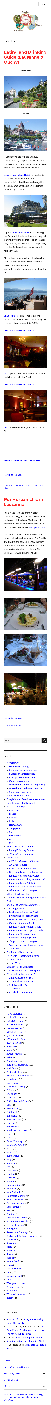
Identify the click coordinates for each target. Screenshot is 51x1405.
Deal (9, 1105)
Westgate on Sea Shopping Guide (26, 945)
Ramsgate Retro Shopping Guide (26, 930)
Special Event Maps (19, 795)
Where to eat (13, 1287)
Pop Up (10, 1214)
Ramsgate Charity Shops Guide (25, 926)
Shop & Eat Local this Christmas (23, 905)
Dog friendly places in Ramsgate (25, 872)
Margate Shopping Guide (22, 923)
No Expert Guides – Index (20, 846)
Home (7, 1360)
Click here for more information (19, 330)
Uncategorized (14, 1276)
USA (11, 843)
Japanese (11, 1163)
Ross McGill (13, 1319)
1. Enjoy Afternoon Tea (21, 977)
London (11, 1174)
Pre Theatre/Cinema (17, 1217)
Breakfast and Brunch (18, 1075)
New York (11, 1188)
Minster (11, 1181)
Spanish (11, 1250)
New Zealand (15, 824)
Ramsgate (12, 1228)
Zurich (10, 1298)
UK (10, 839)
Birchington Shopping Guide (24, 912)
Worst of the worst (16, 1294)
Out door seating (15, 1203)
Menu (43, 4)
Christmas (12, 1097)
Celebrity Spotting (16, 1086)
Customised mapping (18, 766)
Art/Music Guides (18, 865)
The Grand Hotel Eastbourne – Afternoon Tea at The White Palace (26, 1330)
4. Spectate (15, 988)
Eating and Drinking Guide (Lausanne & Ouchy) (25, 57)
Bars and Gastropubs (17, 1064)
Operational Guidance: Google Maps (27, 784)
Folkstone (12, 1126)
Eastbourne (12, 1108)
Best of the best (15, 1072)
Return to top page (13, 475)
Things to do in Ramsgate (20, 966)
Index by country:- (16, 806)
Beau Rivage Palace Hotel (17, 175)
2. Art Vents (15, 963)
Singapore (14, 828)
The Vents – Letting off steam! (23, 956)
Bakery (10, 1057)
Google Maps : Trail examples (22, 803)
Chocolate (12, 1094)
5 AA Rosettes (14, 1043)
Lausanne (12, 725)
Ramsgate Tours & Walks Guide (25, 886)
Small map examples (20, 792)
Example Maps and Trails (22, 777)
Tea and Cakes (14, 1268)
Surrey (10, 1254)
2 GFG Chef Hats (15, 1021)
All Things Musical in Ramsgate (25, 861)
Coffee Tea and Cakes (18, 1101)
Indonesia (14, 817)
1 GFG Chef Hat (14, 1013)
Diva (6, 373)
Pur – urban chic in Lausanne (23, 502)
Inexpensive (13, 1155)
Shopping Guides (15, 908)
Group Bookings (15, 1141)
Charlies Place (11, 316)
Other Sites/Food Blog (18, 894)
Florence (11, 1123)
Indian (10, 1152)
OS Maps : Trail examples (20, 854)
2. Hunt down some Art (21, 981)
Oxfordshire (13, 1206)
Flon (6, 725)
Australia (13, 810)
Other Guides (13, 857)
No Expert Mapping (17, 1196)
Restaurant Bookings (17, 1232)
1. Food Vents (16, 959)
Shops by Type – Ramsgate (23, 941)
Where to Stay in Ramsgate (23, 890)
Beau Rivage (24, 485)
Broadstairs (12, 1079)
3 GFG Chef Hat (14, 1028)
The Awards (13, 948)
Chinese (11, 1090)
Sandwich (12, 1239)
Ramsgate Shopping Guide (23, 934)
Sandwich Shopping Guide (22, 937)
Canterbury (12, 1083)
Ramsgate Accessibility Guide (24, 875)
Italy (11, 821)
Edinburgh (12, 1112)
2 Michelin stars (15, 1024)
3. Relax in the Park (19, 985)
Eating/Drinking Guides (21, 850)
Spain (12, 832)
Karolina (11, 1341)
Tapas (10, 1265)
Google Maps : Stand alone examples (26, 799)
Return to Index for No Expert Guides (22, 460)
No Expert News (15, 1199)
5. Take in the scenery (20, 992)
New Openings (14, 1185)
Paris (9, 1210)
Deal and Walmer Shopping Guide (26, 919)
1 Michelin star (14, 1017)
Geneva (10, 1137)
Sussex (10, 1257)
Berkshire (12, 1068)
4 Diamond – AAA (16, 1039)
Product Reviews (15, 1225)
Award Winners (14, 1054)
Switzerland (15, 835)
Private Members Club (18, 1221)
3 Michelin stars (15, 1032)
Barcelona (12, 1061)
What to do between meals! (21, 974)
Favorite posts (14, 1119)
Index (10, 1148)
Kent (9, 1166)
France (12, 814)
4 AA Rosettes (14, 1035)
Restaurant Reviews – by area (22, 1236)
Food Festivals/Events (18, 1130)
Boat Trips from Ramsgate (22, 868)
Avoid (9, 1050)
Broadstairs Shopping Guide (23, 916)
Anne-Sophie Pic (21, 232)
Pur (5, 427)
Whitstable (12, 1290)
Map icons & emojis (19, 781)
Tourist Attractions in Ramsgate (23, 970)
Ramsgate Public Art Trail (22, 883)
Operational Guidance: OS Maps (25, 788)
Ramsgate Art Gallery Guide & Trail (27, 879)
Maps (7, 1386)
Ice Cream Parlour (16, 1145)
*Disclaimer (13, 763)
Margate (11, 1177)
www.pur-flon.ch (37, 527)
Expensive (12, 1115)
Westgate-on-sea (16, 1283)
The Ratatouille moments (20, 952)
